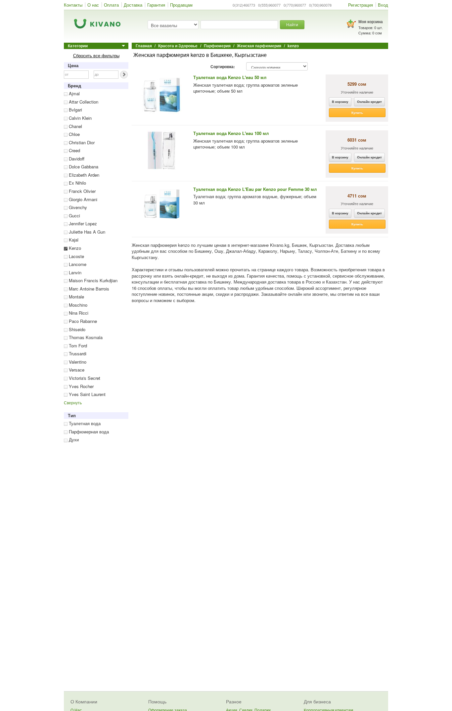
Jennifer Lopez (82, 223)
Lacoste (76, 256)
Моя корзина (370, 21)
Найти (292, 24)
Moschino (77, 305)
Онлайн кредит (369, 101)
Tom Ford (77, 345)
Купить (357, 112)
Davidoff (76, 159)
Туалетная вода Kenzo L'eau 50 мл (229, 77)
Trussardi (77, 353)
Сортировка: (222, 66)
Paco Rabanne (82, 321)
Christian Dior (81, 142)
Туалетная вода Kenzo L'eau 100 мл (231, 133)
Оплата (111, 4)
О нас (93, 4)
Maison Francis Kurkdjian (92, 280)
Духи (73, 439)
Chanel (75, 126)
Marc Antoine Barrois (88, 289)
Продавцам (181, 4)
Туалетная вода (84, 423)
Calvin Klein (80, 118)
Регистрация (360, 4)
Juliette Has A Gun (86, 232)
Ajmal (74, 93)
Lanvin (74, 272)
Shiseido (76, 329)
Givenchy (77, 207)
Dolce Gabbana (83, 166)
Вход (383, 4)
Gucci (74, 215)
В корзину (340, 101)
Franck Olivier (82, 191)
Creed (74, 150)
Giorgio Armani (82, 199)
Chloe (74, 134)
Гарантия (156, 4)
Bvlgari (75, 110)
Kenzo (74, 248)
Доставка (133, 4)
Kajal (73, 240)
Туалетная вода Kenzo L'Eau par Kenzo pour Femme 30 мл (255, 189)
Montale (76, 296)
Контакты (73, 4)
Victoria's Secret (84, 378)
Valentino (77, 362)
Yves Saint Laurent (87, 394)
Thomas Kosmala (85, 337)
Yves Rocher (81, 386)
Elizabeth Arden (83, 175)
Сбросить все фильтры (96, 55)
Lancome (77, 264)
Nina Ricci (78, 313)
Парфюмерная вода (88, 431)
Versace (76, 370)
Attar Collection (83, 102)
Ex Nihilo (77, 183)
